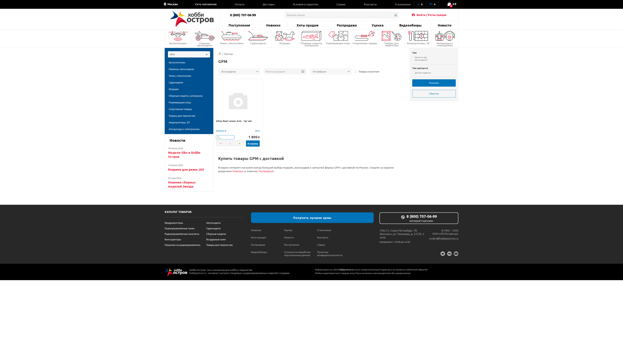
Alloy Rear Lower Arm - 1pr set (234, 121)
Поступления (239, 25)
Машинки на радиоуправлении (182, 244)
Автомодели (213, 222)
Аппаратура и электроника (445, 44)
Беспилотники (178, 43)
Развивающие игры (338, 43)
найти (396, 15)
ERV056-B (221, 131)
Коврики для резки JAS (186, 169)
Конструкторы (173, 239)
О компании (403, 4)
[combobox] (189, 54)
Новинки (273, 25)
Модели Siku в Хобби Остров (184, 154)
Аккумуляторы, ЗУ (418, 43)
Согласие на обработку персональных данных (297, 253)
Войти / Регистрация (431, 15)
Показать (434, 82)
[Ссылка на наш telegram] (442, 253)
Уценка (378, 25)
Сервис (341, 4)
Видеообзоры (410, 25)
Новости (444, 25)
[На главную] (192, 19)
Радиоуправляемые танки (180, 228)
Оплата (239, 4)
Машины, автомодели (204, 44)
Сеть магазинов (206, 4)
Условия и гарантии (305, 4)
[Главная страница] (219, 53)
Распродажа (347, 25)
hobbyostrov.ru (346, 269)
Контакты (370, 4)
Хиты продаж (308, 25)
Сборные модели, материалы (311, 44)
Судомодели (258, 43)
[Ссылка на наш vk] (449, 253)
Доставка (269, 4)
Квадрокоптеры (174, 222)
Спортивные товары (365, 43)
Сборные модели (216, 233)
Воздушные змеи (216, 239)
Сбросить (434, 93)
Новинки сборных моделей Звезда (182, 184)
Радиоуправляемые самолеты (182, 233)
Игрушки (284, 43)
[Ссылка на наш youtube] (456, 253)
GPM (257, 131)
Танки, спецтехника (231, 43)
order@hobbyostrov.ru (443, 238)
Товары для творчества (391, 44)
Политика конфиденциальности (329, 253)
